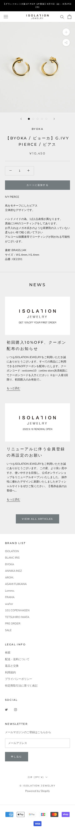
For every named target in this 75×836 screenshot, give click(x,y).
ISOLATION (12, 551)
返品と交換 (12, 666)
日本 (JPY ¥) (36, 777)
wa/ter (9, 604)
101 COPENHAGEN (17, 610)
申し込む (16, 756)
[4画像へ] (42, 119)
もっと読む (13, 388)
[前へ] (21, 119)
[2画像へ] (33, 119)
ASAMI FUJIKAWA (16, 584)
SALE (8, 630)
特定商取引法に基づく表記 (21, 686)
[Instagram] (15, 709)
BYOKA (9, 564)
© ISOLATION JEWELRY (37, 785)
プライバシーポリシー (18, 679)
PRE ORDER (12, 623)
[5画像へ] (46, 119)
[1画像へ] (29, 119)
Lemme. (10, 591)
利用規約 (10, 672)
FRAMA (9, 597)
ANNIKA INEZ (13, 571)
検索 (7, 653)
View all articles (37, 518)
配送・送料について (17, 659)
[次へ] (54, 119)
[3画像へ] (38, 119)
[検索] (62, 16)
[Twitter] (6, 709)
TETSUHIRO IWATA (17, 617)
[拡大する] (66, 32)
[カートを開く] (69, 17)
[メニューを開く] (6, 16)
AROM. (9, 577)
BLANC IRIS (12, 558)
